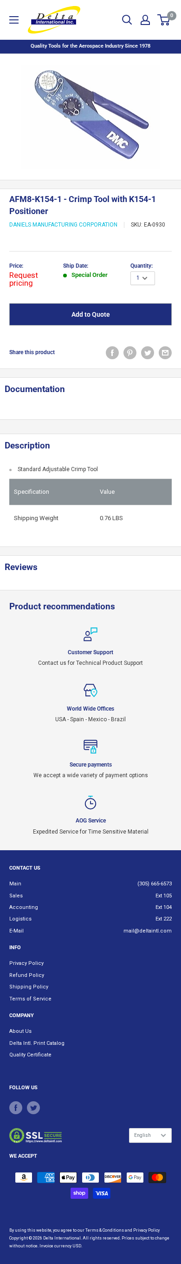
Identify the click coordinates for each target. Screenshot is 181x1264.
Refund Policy (26, 975)
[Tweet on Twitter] (147, 352)
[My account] (145, 20)
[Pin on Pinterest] (129, 352)
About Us (20, 1031)
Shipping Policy (28, 987)
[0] (164, 19)
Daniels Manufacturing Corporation (63, 224)
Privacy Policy (26, 963)
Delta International (62, 1238)
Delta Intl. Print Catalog (37, 1043)
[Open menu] (14, 20)
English (142, 1135)
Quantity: (141, 266)
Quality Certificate (30, 1055)
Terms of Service (30, 999)
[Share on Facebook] (112, 352)
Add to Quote (90, 314)
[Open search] (127, 20)
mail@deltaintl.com (147, 931)
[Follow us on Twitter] (33, 1107)
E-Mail (16, 931)
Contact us (24, 868)
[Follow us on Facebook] (15, 1107)
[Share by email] (165, 352)
